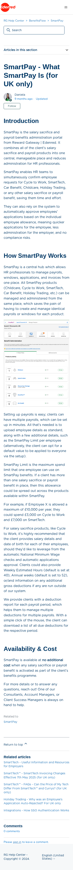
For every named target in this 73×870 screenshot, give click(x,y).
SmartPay (57, 20)
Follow (12, 106)
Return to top (14, 744)
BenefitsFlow (37, 20)
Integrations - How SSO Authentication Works (36, 810)
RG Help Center (14, 20)
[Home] (8, 7)
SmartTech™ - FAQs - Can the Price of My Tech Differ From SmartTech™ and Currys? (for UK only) (36, 788)
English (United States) (53, 857)
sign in (17, 842)
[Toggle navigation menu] (66, 7)
